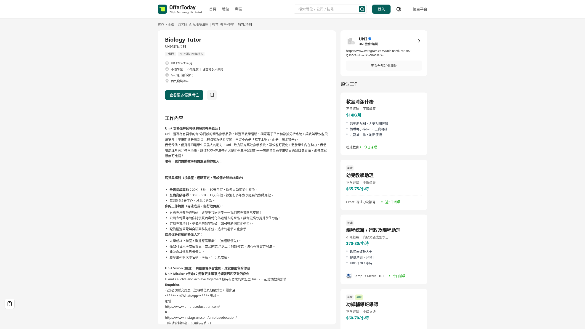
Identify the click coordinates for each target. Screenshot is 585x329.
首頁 (212, 9)
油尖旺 (182, 24)
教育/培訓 (245, 24)
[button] (384, 66)
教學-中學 (227, 24)
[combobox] (328, 9)
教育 (215, 24)
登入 (381, 9)
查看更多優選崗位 (184, 95)
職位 (225, 9)
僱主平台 (420, 9)
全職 (171, 24)
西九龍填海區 (198, 24)
